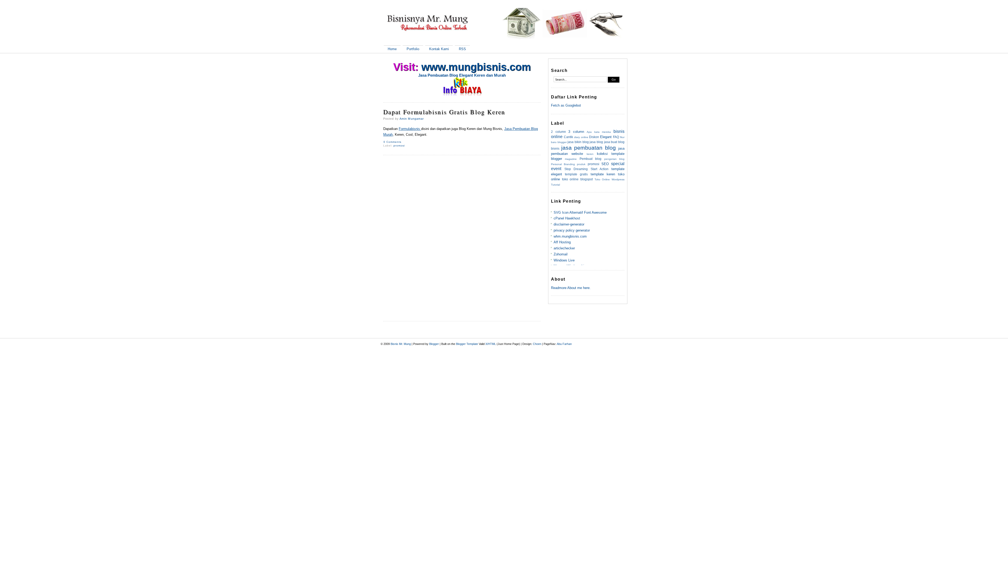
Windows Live (564, 260)
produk (581, 164)
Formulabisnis (410, 129)
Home (392, 49)
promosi (399, 145)
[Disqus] (462, 229)
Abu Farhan (564, 343)
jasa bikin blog (578, 142)
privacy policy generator (572, 230)
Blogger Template (467, 343)
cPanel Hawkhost (567, 218)
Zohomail (561, 254)
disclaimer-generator (569, 224)
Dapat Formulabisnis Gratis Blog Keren (444, 112)
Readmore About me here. (571, 288)
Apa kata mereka (599, 131)
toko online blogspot (577, 179)
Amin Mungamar (412, 118)
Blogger (434, 343)
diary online (581, 137)
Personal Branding (563, 164)
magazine (571, 159)
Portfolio (413, 49)
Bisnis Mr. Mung (401, 343)
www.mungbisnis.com (476, 67)
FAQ (616, 137)
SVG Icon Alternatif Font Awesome (580, 212)
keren (590, 154)
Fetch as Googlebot (566, 105)
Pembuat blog (590, 158)
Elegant (606, 137)
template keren (603, 174)
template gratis (576, 174)
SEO (605, 164)
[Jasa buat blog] (462, 87)
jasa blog (596, 142)
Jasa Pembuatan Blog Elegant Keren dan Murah (462, 75)
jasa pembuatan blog (588, 148)
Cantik (568, 137)
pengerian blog (614, 159)
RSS (462, 49)
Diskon (594, 137)
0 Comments (392, 141)
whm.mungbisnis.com (570, 236)
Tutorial (555, 184)
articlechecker (564, 248)
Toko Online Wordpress (609, 179)
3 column (576, 132)
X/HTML (490, 343)
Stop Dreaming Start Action (586, 169)
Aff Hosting (562, 242)
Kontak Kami (439, 49)
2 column (558, 131)
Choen (537, 343)
